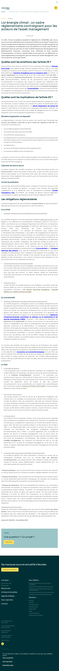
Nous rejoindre (7, 600)
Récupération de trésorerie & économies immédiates (40, 584)
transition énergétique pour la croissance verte (30, 73)
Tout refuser (7, 661)
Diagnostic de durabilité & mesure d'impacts (41, 586)
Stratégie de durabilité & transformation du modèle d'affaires (40, 589)
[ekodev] (5, 8)
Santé (30, 611)
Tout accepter (7, 658)
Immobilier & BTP (33, 604)
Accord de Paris (33, 88)
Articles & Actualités (9, 592)
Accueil (3, 11)
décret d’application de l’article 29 (45, 106)
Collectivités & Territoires (36, 615)
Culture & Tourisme (34, 613)
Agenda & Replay (8, 596)
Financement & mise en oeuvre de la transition (41, 592)
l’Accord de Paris (41, 248)
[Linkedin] (2, 643)
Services (31, 600)
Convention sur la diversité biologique (30, 352)
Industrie (31, 602)
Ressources (5, 588)
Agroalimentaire (33, 607)
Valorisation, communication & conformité (40, 594)
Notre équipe (5, 585)
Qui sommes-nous (6, 583)
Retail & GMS (32, 609)
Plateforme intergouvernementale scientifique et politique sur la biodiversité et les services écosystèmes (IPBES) (31, 317)
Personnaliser (7, 665)
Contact (4, 604)
